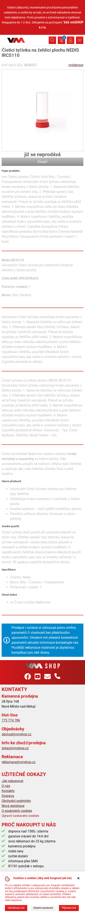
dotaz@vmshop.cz (15, 748)
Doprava (8, 796)
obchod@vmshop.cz (16, 734)
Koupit (42, 162)
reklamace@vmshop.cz (18, 762)
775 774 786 (11, 720)
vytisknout (75, 65)
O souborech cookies (17, 811)
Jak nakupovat (12, 781)
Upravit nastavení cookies (20, 816)
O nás (6, 786)
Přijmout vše (69, 907)
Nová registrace (13, 806)
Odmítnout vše (16, 907)
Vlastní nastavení (43, 907)
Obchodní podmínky (16, 801)
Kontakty (8, 791)
